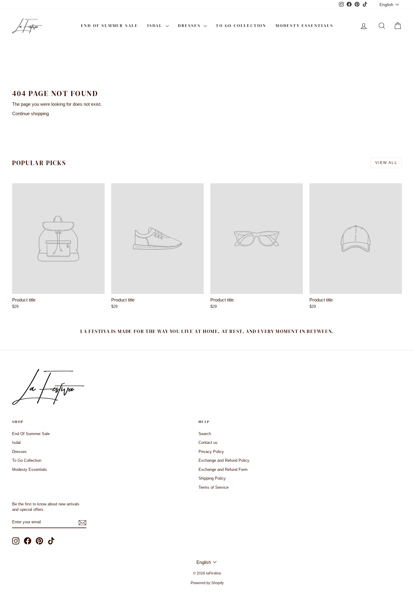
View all (386, 163)
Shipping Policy (212, 478)
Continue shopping (30, 113)
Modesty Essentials (304, 25)
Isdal (155, 25)
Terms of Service (214, 487)
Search (205, 433)
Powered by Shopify (207, 583)
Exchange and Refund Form (223, 469)
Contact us (208, 442)
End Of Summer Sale (109, 25)
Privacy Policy (211, 451)
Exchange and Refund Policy (224, 460)
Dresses (190, 25)
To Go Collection (241, 25)
